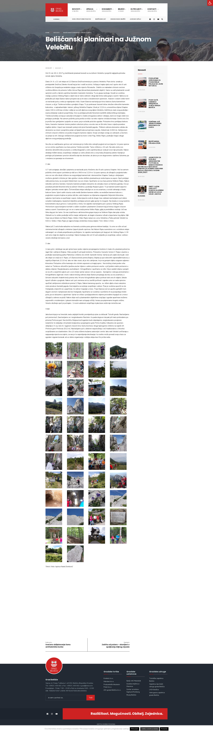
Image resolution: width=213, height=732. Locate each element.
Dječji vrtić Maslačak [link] (133, 681)
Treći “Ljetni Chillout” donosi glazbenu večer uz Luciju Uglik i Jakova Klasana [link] (151, 191)
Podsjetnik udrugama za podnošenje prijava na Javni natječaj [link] (156, 82)
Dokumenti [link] (107, 10)
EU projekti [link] (136, 10)
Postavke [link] (164, 729)
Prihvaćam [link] (134, 729)
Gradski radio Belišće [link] (117, 19)
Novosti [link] (76, 10)
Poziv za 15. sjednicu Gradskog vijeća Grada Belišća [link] (154, 104)
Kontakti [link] (152, 10)
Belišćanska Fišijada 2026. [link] (155, 142)
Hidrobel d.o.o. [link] (109, 681)
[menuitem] (78, 9)
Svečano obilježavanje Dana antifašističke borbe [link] (57, 645)
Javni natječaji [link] (135, 19)
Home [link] (47, 32)
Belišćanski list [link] (100, 19)
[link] (210, 3)
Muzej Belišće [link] (131, 695)
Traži (90, 698)
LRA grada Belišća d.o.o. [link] (112, 690)
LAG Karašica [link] (154, 689)
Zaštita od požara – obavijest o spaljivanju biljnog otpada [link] (115, 645)
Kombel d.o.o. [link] (108, 678)
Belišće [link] (121, 10)
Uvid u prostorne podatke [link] (81, 19)
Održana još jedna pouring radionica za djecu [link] (155, 124)
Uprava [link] (91, 10)
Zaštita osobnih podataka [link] (106, 724)
